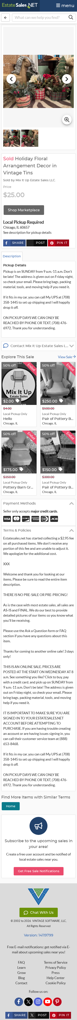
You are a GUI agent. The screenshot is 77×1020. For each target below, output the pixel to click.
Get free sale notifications (38, 871)
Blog (21, 978)
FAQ (21, 962)
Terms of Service (55, 962)
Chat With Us (41, 913)
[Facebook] (19, 1002)
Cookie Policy (56, 983)
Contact (21, 983)
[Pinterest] (57, 1002)
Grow (21, 973)
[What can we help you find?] (71, 17)
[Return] (5, 17)
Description (12, 256)
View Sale (65, 357)
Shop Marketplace (24, 210)
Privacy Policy (55, 967)
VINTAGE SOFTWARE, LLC (49, 921)
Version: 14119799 (38, 935)
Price (7, 187)
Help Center (56, 978)
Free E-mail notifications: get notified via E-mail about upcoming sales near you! (38, 949)
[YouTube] (47, 1002)
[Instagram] (38, 1002)
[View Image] (11, 138)
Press (56, 973)
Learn (21, 967)
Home (10, 806)
